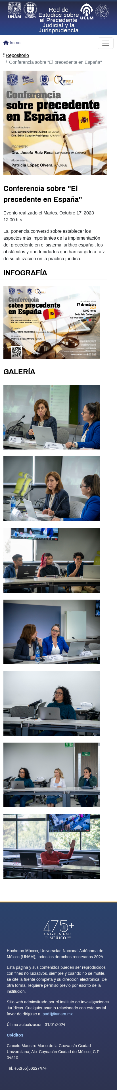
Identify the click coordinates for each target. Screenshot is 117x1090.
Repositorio (17, 55)
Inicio (15, 43)
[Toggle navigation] (106, 43)
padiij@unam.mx (58, 1014)
